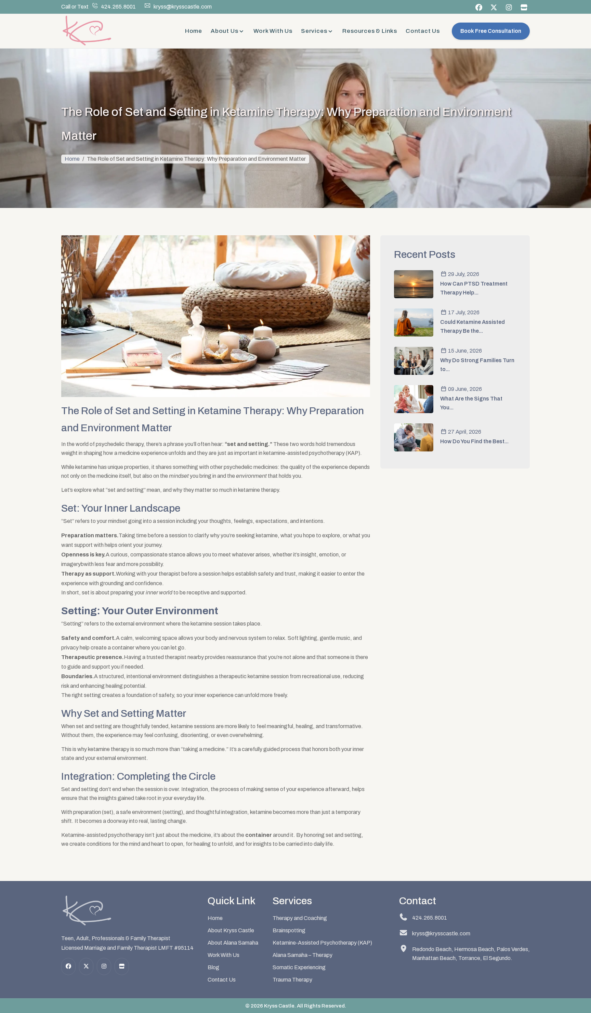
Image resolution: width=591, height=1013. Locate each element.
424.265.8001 (118, 7)
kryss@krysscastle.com (183, 7)
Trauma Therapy (292, 980)
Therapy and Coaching (300, 918)
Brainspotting (289, 930)
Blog (213, 967)
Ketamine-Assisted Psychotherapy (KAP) (322, 943)
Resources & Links (369, 31)
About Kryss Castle (231, 930)
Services (314, 31)
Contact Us (423, 31)
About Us (224, 31)
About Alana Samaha (233, 943)
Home (193, 31)
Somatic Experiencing (299, 967)
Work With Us (272, 31)
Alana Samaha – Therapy (302, 955)
